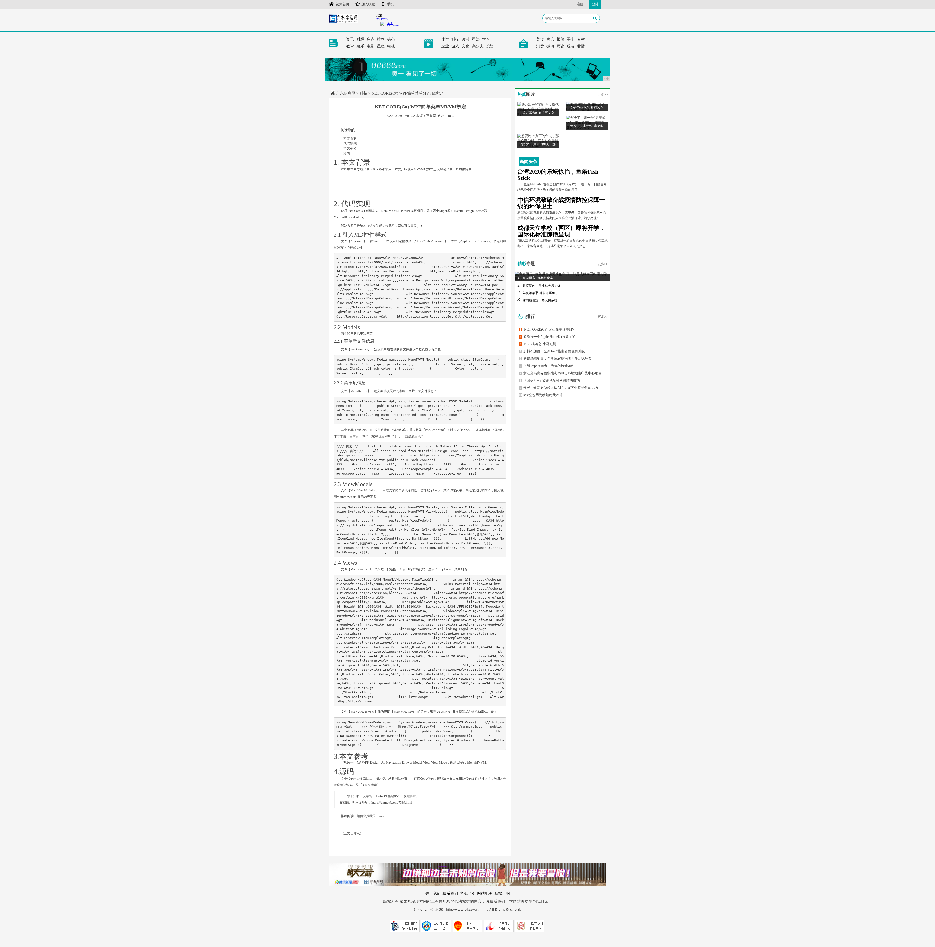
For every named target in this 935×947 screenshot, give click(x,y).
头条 (391, 39)
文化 (465, 46)
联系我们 (450, 893)
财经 (360, 39)
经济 (571, 46)
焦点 (370, 39)
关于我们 (433, 893)
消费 (540, 46)
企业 (445, 46)
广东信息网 (345, 93)
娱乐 (360, 46)
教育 (350, 46)
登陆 (595, 4)
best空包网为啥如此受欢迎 (541, 395)
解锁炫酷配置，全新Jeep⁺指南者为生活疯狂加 (556, 358)
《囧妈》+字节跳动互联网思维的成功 (550, 380)
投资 (490, 46)
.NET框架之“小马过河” (539, 344)
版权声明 (502, 893)
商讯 (550, 39)
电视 (391, 46)
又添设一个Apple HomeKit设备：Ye (548, 337)
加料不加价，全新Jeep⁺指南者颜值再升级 (552, 351)
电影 (370, 46)
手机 (390, 4)
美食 (540, 39)
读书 (465, 39)
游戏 (455, 46)
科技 (455, 39)
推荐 (381, 39)
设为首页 (342, 4)
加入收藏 (368, 4)
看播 (581, 46)
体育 (445, 39)
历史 (560, 46)
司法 (476, 39)
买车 (571, 39)
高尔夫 (478, 46)
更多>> (603, 94)
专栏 (581, 39)
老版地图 (467, 893)
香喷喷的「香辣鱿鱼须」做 (539, 285)
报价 (560, 39)
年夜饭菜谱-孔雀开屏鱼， (537, 293)
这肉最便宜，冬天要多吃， (539, 300)
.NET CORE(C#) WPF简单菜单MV (547, 329)
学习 (486, 39)
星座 (381, 46)
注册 (580, 4)
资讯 (350, 39)
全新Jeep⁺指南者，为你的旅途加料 (547, 366)
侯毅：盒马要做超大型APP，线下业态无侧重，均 (559, 388)
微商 (550, 46)
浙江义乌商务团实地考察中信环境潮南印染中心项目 (561, 373)
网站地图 (485, 893)
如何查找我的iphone (371, 816)
